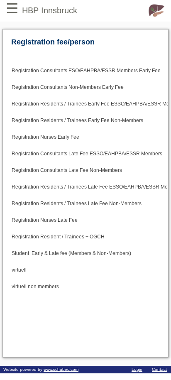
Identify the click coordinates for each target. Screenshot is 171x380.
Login (137, 369)
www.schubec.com (61, 369)
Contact (159, 369)
